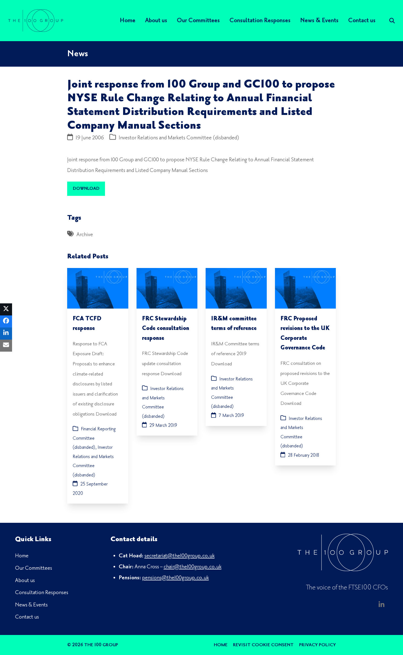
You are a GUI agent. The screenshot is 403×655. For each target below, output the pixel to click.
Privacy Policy (317, 645)
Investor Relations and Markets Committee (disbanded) (179, 137)
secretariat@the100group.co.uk (179, 555)
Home (221, 645)
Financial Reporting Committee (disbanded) (94, 438)
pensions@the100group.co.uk (175, 577)
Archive (84, 234)
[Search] (392, 20)
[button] (6, 309)
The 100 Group (101, 645)
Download (86, 188)
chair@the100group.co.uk (193, 566)
